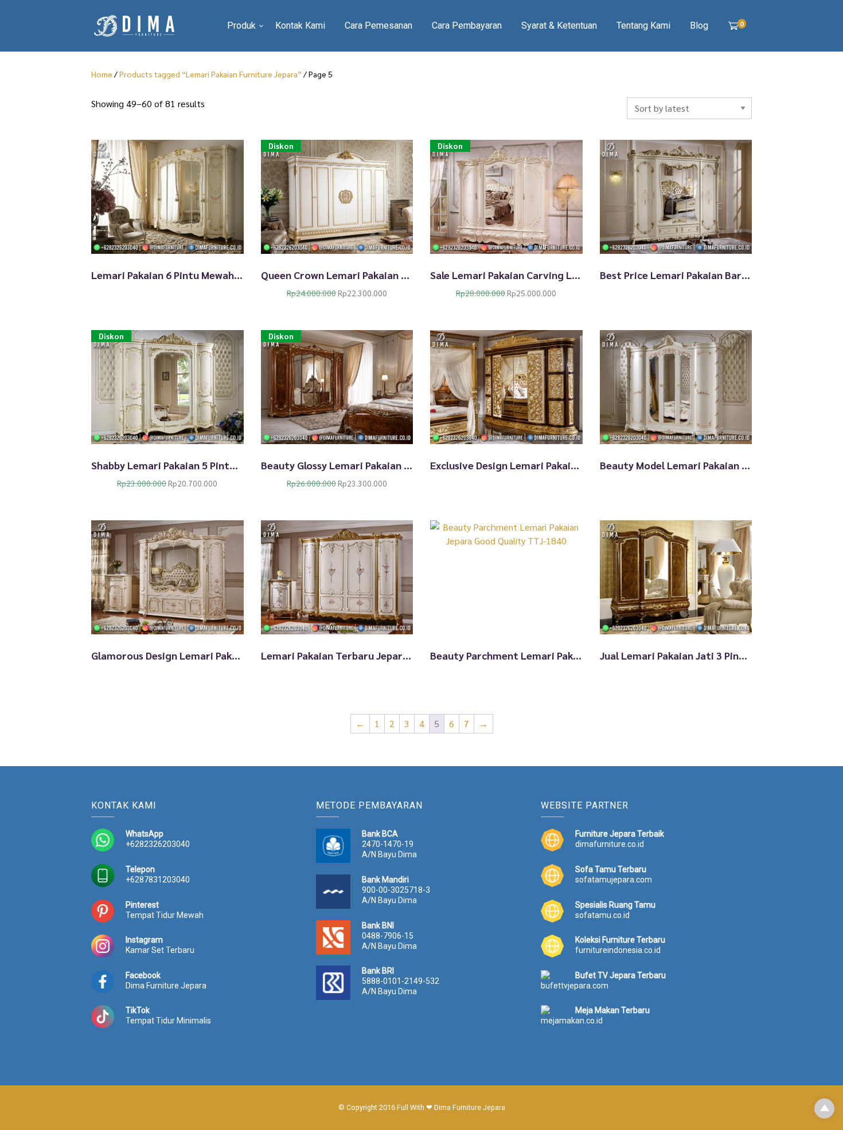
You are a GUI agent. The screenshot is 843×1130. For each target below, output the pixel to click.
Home (101, 74)
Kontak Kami (300, 25)
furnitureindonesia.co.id (618, 950)
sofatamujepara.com (613, 879)
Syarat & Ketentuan (559, 25)
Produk (241, 25)
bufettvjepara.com (574, 985)
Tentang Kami (643, 25)
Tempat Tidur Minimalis (168, 1020)
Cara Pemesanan (378, 25)
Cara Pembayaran (467, 25)
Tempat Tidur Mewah (165, 915)
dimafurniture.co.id (609, 844)
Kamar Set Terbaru (160, 950)
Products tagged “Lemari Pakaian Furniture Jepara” (210, 74)
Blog (699, 25)
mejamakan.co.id (572, 1020)
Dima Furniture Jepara (166, 985)
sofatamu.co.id (602, 915)
